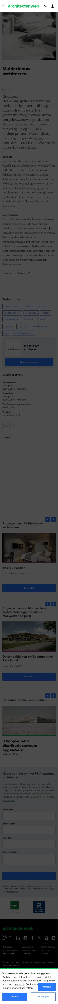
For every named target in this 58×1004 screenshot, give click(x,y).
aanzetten (27, 988)
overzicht (19, 984)
